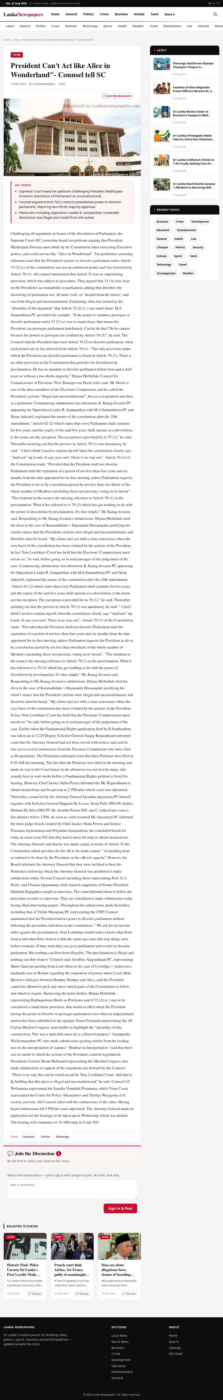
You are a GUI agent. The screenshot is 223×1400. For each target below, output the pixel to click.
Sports (107, 26)
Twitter (45, 1136)
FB (209, 3)
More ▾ (170, 14)
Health (122, 26)
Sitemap (175, 1348)
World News (120, 1342)
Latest (10, 26)
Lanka (23, 14)
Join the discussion (119, 96)
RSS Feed (175, 1354)
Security (203, 26)
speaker (68, 1020)
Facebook (28, 1136)
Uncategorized (166, 273)
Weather (138, 26)
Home (55, 14)
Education (163, 230)
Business (121, 14)
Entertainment (186, 230)
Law (189, 26)
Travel (154, 26)
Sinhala (139, 14)
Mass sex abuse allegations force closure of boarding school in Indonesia (115, 1272)
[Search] (215, 14)
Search (174, 1342)
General (71, 14)
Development (172, 26)
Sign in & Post (120, 1208)
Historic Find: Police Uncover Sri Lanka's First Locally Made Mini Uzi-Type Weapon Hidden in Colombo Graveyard (24, 1277)
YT (218, 3)
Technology (90, 26)
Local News (120, 1335)
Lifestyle (162, 247)
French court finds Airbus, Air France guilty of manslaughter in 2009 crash (71, 1272)
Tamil (155, 14)
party (86, 843)
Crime (104, 14)
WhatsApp (62, 1136)
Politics (88, 14)
